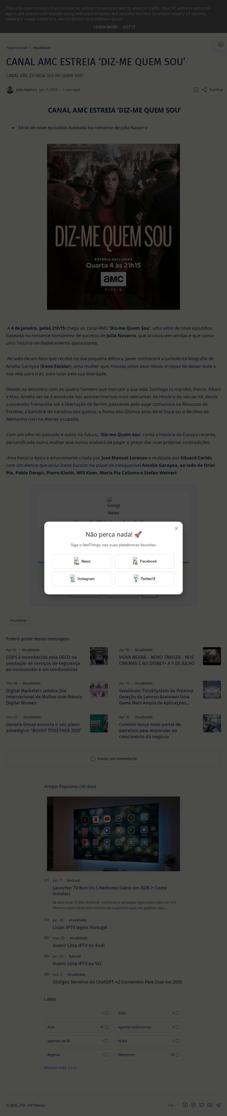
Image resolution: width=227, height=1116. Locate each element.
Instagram (86, 579)
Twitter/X (148, 579)
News (86, 561)
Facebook (148, 561)
